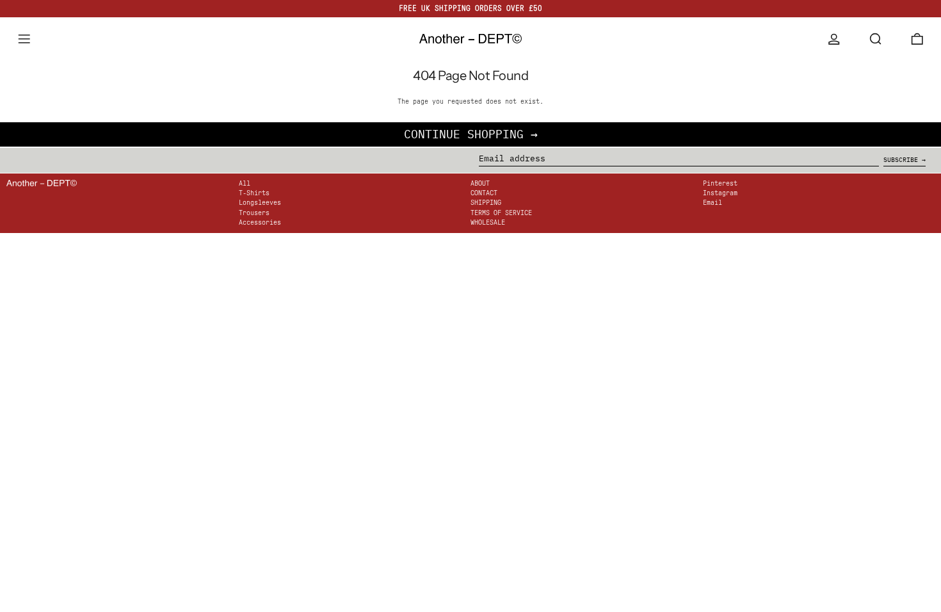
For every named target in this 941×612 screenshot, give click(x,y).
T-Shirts (254, 193)
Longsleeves (260, 202)
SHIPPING (485, 202)
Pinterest (720, 183)
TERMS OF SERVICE (501, 212)
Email (712, 202)
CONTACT (483, 193)
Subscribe (900, 160)
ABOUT (480, 183)
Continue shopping (464, 134)
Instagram (720, 193)
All (244, 183)
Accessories (260, 222)
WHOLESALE (487, 222)
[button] (875, 39)
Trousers (254, 212)
